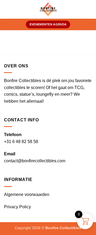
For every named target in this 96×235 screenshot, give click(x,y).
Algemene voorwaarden (26, 194)
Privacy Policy (17, 207)
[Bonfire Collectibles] (48, 9)
